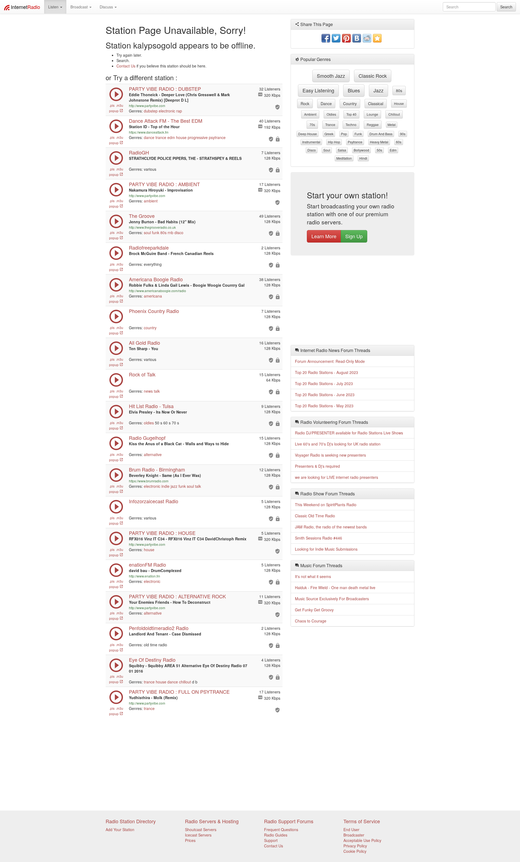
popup (114, 110)
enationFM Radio (147, 564)
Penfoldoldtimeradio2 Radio (158, 627)
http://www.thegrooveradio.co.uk (152, 227)
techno (351, 124)
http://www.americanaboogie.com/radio (157, 290)
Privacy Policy (355, 845)
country (150, 327)
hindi (363, 158)
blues (354, 90)
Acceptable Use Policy (362, 840)
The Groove (142, 215)
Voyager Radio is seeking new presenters (330, 455)
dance (149, 137)
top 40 (351, 114)
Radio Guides (275, 835)
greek (328, 133)
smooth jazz (331, 75)
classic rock (373, 75)
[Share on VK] (356, 38)
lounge (372, 114)
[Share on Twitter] (336, 38)
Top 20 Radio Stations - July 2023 (324, 383)
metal (392, 124)
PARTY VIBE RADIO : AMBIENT (164, 184)
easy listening (318, 90)
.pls (112, 105)
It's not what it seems (313, 576)
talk (157, 391)
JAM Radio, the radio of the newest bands (331, 527)
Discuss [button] (107, 6)
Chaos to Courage (310, 621)
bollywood (361, 150)
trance (160, 137)
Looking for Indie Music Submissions (326, 549)
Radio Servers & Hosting (212, 821)
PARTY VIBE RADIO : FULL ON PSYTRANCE (179, 691)
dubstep (151, 111)
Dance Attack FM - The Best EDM (165, 120)
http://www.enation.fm (144, 576)
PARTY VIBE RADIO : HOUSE (162, 532)
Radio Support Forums (288, 821)
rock (305, 103)
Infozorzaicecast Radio (153, 501)
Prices (190, 840)
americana (153, 296)
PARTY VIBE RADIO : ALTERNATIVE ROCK (177, 596)
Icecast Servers (198, 835)
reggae (373, 124)
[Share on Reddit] (367, 38)
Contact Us (125, 66)
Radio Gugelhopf (147, 437)
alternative (153, 454)
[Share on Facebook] (325, 38)
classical (375, 103)
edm (171, 137)
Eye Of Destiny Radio (152, 659)
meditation (344, 158)
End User (351, 829)
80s (163, 232)
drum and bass (380, 133)
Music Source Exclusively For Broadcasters (332, 598)
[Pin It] (346, 38)
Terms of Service (361, 821)
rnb (170, 232)
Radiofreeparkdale (149, 247)
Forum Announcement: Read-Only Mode (330, 361)
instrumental (311, 142)
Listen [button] (54, 6)
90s (402, 133)
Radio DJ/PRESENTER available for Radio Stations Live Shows (349, 432)
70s (312, 124)
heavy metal (379, 142)
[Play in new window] (116, 99)
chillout (185, 682)
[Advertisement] (353, 302)
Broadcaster (353, 835)
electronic (167, 111)
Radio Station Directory (131, 821)
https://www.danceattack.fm (148, 132)
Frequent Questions (281, 829)
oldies (149, 422)
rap (179, 111)
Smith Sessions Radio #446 (318, 538)
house (181, 137)
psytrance (217, 137)
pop (344, 133)
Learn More (323, 236)
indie (165, 486)
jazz (174, 486)
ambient (151, 201)
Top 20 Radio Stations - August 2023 (326, 372)
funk (155, 232)
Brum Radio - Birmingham (157, 469)
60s (398, 142)
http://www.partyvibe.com (147, 105)
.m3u (119, 105)
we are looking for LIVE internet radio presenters (336, 477)
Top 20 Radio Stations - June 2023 (325, 394)
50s (379, 150)
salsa (342, 150)
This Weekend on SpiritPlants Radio (325, 504)
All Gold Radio (144, 342)
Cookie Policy (354, 851)
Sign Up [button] (354, 236)
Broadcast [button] (79, 6)
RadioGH (139, 152)
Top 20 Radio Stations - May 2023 (324, 405)
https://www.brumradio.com (148, 481)
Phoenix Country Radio (154, 310)
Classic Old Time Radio (315, 515)
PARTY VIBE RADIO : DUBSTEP (165, 88)
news (148, 391)
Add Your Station (120, 829)
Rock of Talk (142, 374)
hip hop (334, 142)
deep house (307, 133)
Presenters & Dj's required (317, 466)
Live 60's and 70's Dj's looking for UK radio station (338, 444)
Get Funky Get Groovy (314, 609)
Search (506, 6)
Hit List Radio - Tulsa (151, 405)
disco (178, 232)
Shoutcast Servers (200, 829)
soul (147, 232)
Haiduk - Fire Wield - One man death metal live (335, 587)
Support (271, 840)
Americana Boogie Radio (156, 279)
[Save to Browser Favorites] (377, 38)
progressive (198, 137)
